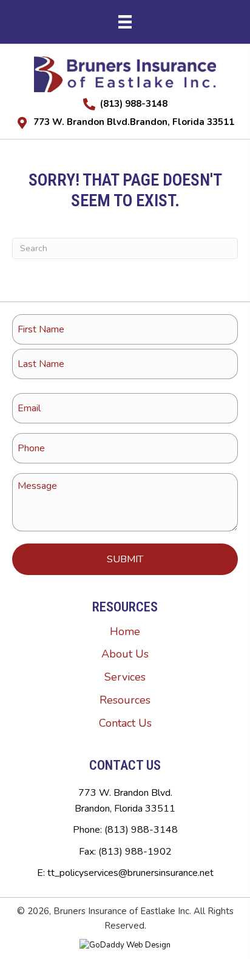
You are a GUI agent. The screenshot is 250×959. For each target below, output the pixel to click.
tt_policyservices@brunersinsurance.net (130, 873)
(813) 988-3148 (133, 104)
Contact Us (125, 723)
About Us (125, 654)
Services (125, 677)
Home (125, 631)
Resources (125, 700)
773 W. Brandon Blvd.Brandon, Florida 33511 (133, 122)
